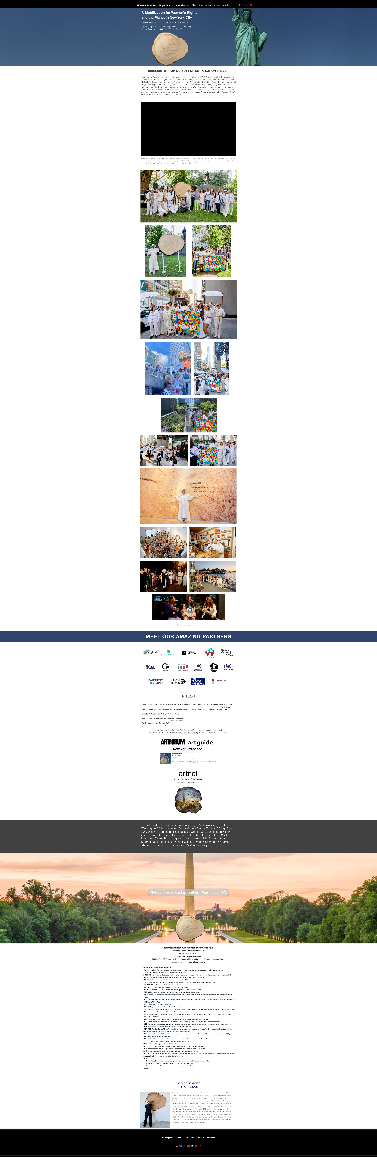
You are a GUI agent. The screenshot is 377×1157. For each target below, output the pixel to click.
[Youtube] (251, 5)
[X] (184, 1146)
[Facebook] (192, 1146)
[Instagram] (243, 5)
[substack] (239, 5)
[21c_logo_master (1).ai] (180, 1146)
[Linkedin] (247, 5)
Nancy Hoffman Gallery (188, 732)
